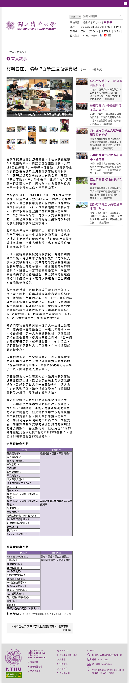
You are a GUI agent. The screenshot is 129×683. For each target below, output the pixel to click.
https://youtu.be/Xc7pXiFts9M (47, 613)
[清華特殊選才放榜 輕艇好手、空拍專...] (82, 158)
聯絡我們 (33, 662)
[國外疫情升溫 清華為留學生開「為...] (82, 207)
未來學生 (106, 31)
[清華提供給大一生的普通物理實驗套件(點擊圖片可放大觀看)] (65, 143)
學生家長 (93, 31)
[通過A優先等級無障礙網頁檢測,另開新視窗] (13, 674)
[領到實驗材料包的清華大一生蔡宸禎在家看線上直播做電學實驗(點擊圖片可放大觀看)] (22, 143)
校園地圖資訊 (35, 667)
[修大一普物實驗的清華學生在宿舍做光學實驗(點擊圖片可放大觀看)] (44, 143)
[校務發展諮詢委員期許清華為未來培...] (82, 108)
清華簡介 (63, 669)
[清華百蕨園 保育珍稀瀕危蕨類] (82, 182)
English (97, 22)
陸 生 (119, 27)
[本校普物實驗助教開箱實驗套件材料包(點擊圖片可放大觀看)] (54, 130)
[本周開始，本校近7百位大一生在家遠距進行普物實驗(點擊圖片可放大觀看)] (11, 130)
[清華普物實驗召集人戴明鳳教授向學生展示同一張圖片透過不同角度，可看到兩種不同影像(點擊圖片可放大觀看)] (44, 130)
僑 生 (110, 27)
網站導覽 (74, 22)
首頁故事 (74, 35)
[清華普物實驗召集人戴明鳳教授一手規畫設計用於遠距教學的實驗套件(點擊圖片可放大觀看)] (11, 143)
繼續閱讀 (110, 99)
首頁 (11, 52)
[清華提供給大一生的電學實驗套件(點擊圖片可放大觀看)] (11, 149)
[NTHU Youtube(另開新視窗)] (105, 35)
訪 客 (117, 31)
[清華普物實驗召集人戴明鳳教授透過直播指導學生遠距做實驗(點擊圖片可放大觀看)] (22, 130)
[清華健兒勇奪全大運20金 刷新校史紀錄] (82, 133)
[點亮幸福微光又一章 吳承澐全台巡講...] (82, 84)
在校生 (73, 27)
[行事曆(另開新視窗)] (109, 35)
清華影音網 (64, 673)
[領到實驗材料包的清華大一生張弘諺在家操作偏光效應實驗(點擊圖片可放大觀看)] (33, 143)
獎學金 (62, 659)
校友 (82, 31)
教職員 (73, 31)
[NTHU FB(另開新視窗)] (101, 35)
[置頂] (120, 674)
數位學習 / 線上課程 (68, 655)
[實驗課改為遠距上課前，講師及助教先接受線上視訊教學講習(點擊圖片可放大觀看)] (54, 143)
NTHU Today (90, 35)
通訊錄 (86, 22)
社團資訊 (63, 664)
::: (67, 16)
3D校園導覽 (34, 671)
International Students (92, 27)
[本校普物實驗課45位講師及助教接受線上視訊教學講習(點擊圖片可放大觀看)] (33, 130)
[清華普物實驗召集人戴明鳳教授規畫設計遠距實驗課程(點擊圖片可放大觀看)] (65, 130)
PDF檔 (67, 630)
